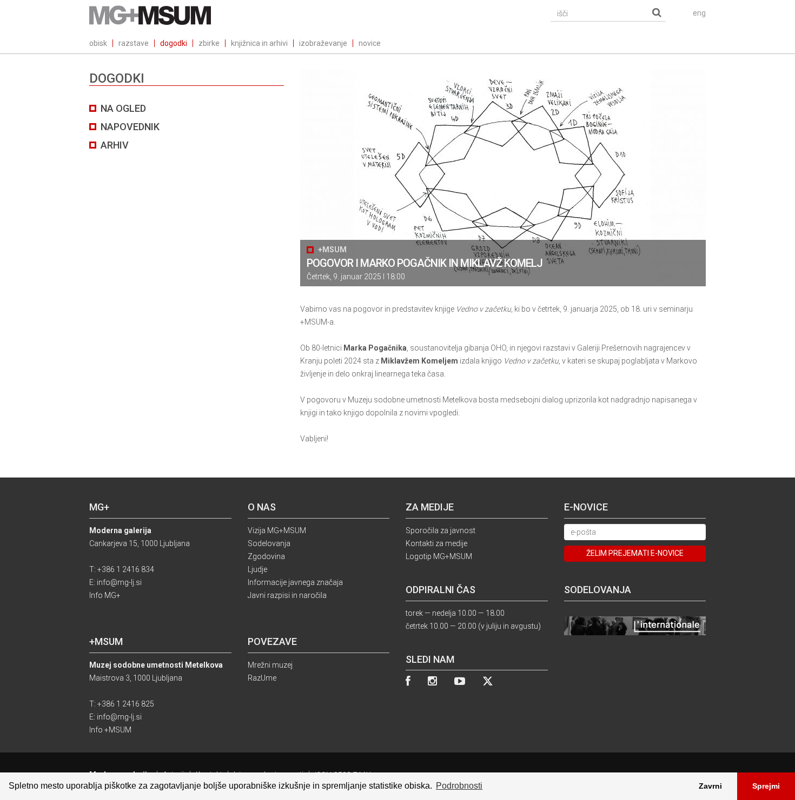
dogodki (173, 43)
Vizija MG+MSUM (277, 530)
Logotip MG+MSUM (439, 556)
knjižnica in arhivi (259, 43)
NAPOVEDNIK (130, 126)
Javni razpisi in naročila (287, 595)
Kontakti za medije (436, 543)
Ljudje (257, 569)
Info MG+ (105, 595)
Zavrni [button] (710, 786)
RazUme (262, 678)
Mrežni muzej (270, 665)
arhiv (115, 145)
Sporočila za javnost (440, 530)
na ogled (123, 108)
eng (699, 13)
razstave (133, 43)
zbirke (209, 43)
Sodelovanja (269, 543)
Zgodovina (266, 556)
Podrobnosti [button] (459, 785)
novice (370, 43)
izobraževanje (323, 43)
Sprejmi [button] (766, 786)
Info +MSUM (110, 729)
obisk (98, 43)
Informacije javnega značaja (295, 582)
